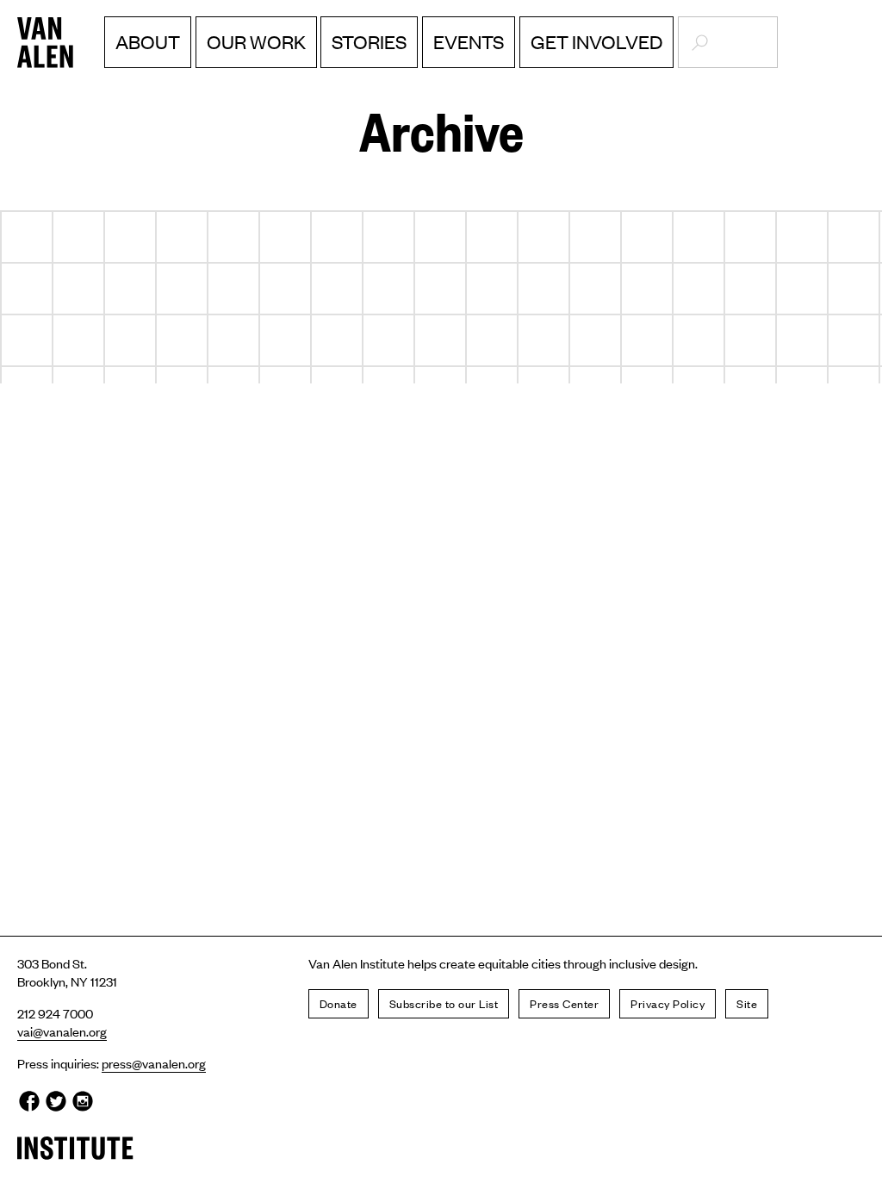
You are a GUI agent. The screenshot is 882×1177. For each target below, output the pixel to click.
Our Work (256, 41)
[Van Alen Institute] (75, 43)
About (147, 41)
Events (468, 41)
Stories (369, 41)
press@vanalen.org (154, 1063)
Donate (338, 1003)
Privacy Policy (667, 1003)
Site (746, 1003)
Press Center (564, 1003)
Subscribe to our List (444, 1003)
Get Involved (596, 41)
